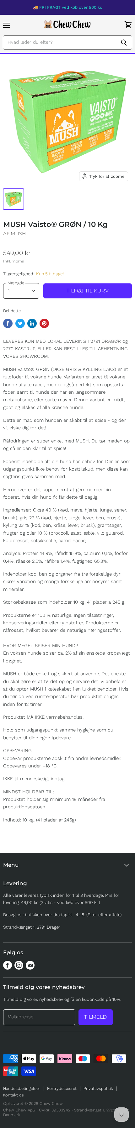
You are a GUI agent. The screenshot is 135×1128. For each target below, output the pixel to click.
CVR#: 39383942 (54, 1110)
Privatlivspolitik (98, 1088)
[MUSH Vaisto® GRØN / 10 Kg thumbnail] (13, 199)
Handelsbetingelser (21, 1088)
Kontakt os (13, 1095)
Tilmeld (95, 1017)
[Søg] (124, 42)
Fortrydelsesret (62, 1088)
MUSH (18, 234)
